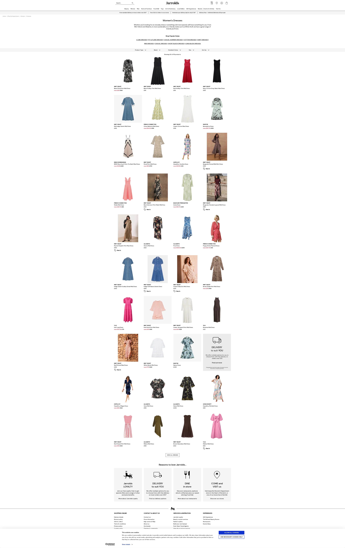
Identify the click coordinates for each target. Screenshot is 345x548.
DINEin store (187, 485)
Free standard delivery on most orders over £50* (133, 12)
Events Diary (207, 524)
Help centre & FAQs (149, 521)
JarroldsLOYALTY (128, 485)
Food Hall (156, 9)
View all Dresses (172, 455)
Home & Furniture (146, 9)
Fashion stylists (178, 521)
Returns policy (118, 519)
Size (190, 50)
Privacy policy (118, 526)
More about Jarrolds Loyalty (128, 499)
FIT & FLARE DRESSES (155, 40)
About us (146, 524)
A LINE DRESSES (141, 40)
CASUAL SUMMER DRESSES (173, 40)
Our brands (147, 526)
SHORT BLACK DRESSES (176, 44)
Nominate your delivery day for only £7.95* (184, 12)
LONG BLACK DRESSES (193, 44)
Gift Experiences (191, 9)
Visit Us (218, 9)
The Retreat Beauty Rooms (211, 519)
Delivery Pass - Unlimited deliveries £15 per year (212, 12)
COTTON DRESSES (190, 40)
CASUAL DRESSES (161, 44)
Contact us (147, 517)
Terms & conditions (120, 524)
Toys (162, 9)
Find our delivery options (157, 499)
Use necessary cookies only (231, 537)
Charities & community (151, 528)
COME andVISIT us (217, 485)
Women (133, 9)
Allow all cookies (231, 532)
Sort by (204, 50)
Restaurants (206, 521)
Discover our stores (217, 499)
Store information (149, 519)
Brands (200, 9)
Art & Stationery (170, 9)
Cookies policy (118, 528)
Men (138, 9)
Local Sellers (181, 9)
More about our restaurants (187, 499)
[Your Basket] (226, 3)
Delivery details (118, 517)
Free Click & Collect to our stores (159, 12)
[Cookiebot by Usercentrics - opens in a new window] (110, 544)
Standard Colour (173, 50)
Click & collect (118, 521)
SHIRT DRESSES (202, 40)
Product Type (139, 50)
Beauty (127, 9)
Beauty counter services (180, 519)
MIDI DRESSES (149, 44)
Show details (126, 544)
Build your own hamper (180, 524)
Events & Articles (209, 9)
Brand (155, 50)
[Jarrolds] (172, 3)
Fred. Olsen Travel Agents (181, 526)
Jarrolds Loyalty (178, 517)
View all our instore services (181, 528)
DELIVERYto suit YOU (158, 485)
